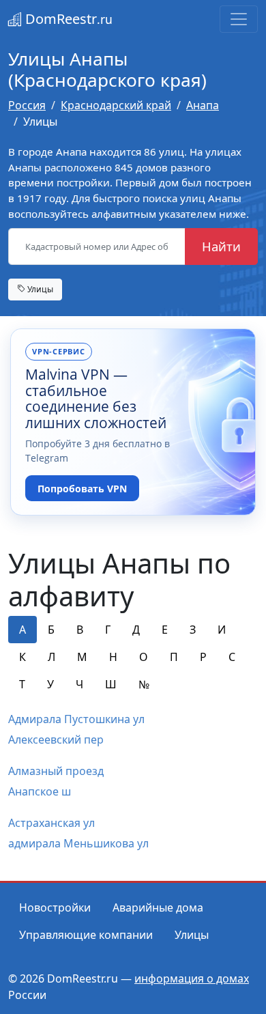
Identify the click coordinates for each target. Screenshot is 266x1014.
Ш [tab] (111, 684)
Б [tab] (51, 629)
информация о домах (191, 978)
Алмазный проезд (56, 770)
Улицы (39, 288)
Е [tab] (165, 629)
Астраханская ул (51, 822)
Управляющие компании (86, 934)
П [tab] (174, 656)
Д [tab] (136, 629)
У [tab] (50, 684)
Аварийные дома (158, 907)
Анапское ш (39, 791)
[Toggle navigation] (239, 19)
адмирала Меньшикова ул (78, 843)
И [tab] (222, 629)
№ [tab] (143, 684)
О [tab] (143, 656)
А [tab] (22, 629)
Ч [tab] (79, 684)
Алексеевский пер (56, 739)
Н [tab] (113, 656)
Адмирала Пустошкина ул (76, 719)
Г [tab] (107, 629)
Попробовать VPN (82, 488)
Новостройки (55, 907)
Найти (221, 246)
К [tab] (22, 656)
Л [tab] (51, 656)
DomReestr (67, 19)
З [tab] (193, 629)
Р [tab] (203, 656)
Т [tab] (22, 684)
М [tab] (82, 656)
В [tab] (79, 629)
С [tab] (231, 656)
